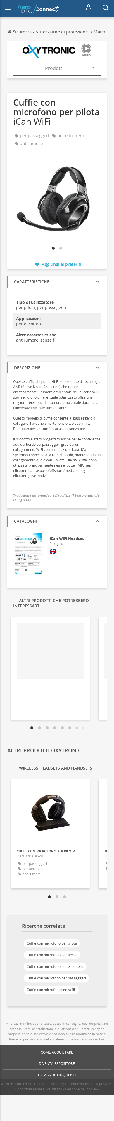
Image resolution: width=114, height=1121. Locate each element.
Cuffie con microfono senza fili (51, 989)
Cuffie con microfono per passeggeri (56, 978)
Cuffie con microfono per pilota (52, 943)
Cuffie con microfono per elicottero (55, 966)
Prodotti (54, 68)
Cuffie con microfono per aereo (52, 954)
